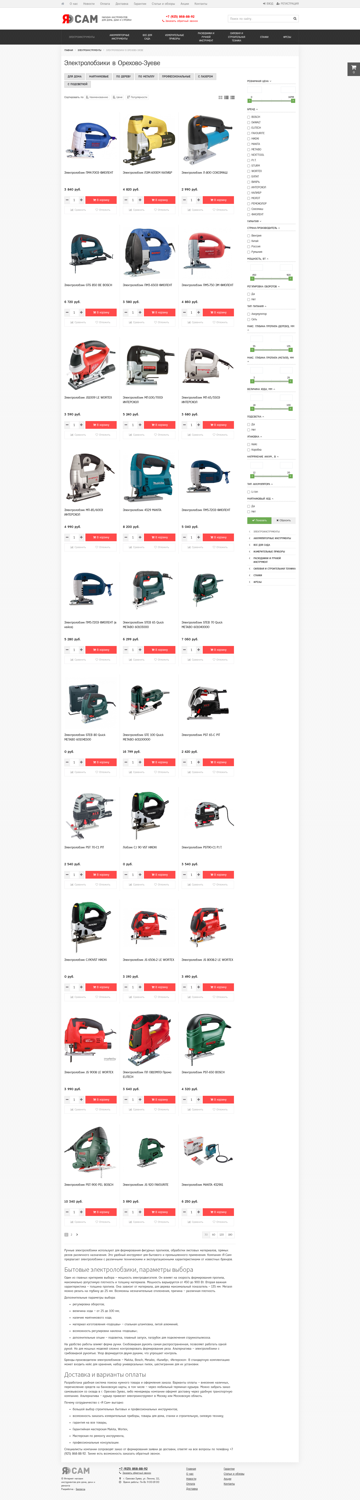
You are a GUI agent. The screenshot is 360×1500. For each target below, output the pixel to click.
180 (230, 1234)
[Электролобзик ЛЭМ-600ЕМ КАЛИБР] (149, 140)
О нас (74, 3)
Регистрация (289, 3)
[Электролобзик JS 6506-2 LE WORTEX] (149, 927)
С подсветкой (78, 84)
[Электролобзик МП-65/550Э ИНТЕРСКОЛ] (208, 365)
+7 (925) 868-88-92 (180, 16)
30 (206, 1234)
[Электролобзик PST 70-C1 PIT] (90, 815)
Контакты (201, 3)
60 (213, 1234)
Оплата (105, 3)
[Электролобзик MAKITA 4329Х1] (208, 1152)
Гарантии (140, 3)
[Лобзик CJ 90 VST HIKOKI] (149, 815)
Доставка (122, 3)
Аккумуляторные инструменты (119, 37)
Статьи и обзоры (163, 3)
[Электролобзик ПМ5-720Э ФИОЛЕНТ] (208, 478)
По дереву (123, 76)
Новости (89, 3)
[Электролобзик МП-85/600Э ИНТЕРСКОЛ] (90, 478)
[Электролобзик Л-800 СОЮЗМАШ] (208, 140)
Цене (118, 97)
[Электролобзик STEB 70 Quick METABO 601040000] (208, 590)
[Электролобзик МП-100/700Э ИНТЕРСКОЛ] (149, 365)
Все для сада (147, 37)
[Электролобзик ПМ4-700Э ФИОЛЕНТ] (90, 140)
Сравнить (80, 209)
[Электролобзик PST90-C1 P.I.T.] (208, 815)
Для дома (74, 76)
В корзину (102, 200)
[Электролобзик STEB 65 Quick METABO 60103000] (149, 590)
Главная (191, 1468)
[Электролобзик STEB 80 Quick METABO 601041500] (90, 703)
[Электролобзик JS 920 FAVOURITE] (149, 1152)
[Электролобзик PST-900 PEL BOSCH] (90, 1152)
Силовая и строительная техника (236, 37)
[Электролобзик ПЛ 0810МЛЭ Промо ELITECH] (149, 1040)
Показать (261, 520)
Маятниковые (99, 76)
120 (222, 1234)
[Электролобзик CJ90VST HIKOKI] (90, 927)
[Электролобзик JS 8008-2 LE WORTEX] (208, 927)
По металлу (146, 76)
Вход (269, 3)
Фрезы (287, 37)
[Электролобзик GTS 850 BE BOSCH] (90, 253)
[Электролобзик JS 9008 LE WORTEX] (90, 1040)
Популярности (138, 97)
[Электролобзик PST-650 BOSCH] (208, 1040)
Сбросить (285, 520)
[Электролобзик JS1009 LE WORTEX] (90, 365)
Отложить (104, 209)
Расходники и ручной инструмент (206, 37)
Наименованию (98, 97)
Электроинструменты (82, 37)
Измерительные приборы (174, 37)
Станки (264, 37)
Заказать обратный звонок (181, 21)
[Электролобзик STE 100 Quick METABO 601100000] (149, 703)
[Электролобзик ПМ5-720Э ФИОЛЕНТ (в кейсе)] (90, 590)
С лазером (205, 76)
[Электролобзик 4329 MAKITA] (149, 478)
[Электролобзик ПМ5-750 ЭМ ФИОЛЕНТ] (208, 253)
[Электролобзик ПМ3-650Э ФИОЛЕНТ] (149, 253)
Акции (185, 3)
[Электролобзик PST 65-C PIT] (208, 703)
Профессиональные (176, 76)
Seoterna (80, 1489)
